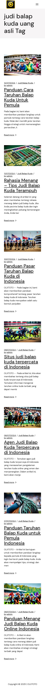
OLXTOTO (32, 684)
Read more (9, 135)
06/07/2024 (10, 612)
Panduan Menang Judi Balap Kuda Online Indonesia (22, 624)
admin (8, 85)
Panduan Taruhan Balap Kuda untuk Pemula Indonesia (22, 535)
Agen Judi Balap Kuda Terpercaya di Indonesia (21, 447)
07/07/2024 (10, 521)
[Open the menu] (37, 4)
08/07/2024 (10, 435)
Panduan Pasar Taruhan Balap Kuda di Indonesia (19, 273)
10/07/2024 (9, 259)
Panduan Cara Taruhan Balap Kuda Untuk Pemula (19, 97)
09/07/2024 (10, 350)
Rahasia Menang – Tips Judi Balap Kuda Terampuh (22, 185)
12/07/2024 (9, 83)
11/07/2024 (9, 173)
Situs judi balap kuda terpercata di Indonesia (21, 362)
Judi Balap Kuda (25, 83)
